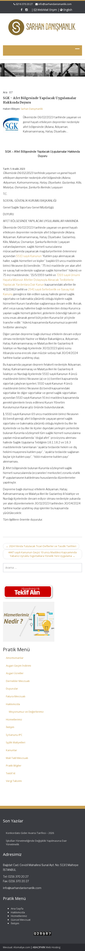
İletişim (10, 727)
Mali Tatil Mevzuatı (17, 758)
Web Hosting (53, 947)
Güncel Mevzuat (20, 919)
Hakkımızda (13, 704)
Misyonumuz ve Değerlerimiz (26, 711)
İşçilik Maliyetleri (15, 742)
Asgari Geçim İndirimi (18, 665)
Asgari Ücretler (15, 673)
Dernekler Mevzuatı (18, 681)
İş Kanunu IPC (14, 735)
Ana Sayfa (17, 908)
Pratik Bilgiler (13, 765)
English (67, 10)
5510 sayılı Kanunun (29, 256)
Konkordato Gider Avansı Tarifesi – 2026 (30, 833)
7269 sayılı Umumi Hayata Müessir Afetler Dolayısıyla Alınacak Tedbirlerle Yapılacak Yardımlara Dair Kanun (41, 279)
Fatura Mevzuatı (15, 696)
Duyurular (12, 688)
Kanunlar (11, 750)
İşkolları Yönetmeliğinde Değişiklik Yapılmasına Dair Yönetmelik (36, 842)
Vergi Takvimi (14, 781)
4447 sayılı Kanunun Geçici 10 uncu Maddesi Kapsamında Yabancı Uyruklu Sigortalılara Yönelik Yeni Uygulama (42, 554)
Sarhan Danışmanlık (32, 108)
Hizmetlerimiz (14, 719)
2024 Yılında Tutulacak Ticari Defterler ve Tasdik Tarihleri (41, 546)
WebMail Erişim (47, 10)
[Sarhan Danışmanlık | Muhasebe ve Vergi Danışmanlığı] (42, 27)
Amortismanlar (15, 658)
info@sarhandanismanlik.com (55, 4)
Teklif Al (10, 773)
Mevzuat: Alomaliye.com (16, 947)
